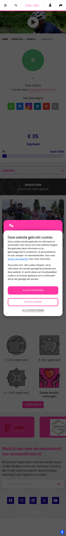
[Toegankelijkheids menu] (62, 532)
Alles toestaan (33, 290)
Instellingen (33, 301)
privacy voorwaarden (18, 259)
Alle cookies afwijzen (33, 310)
